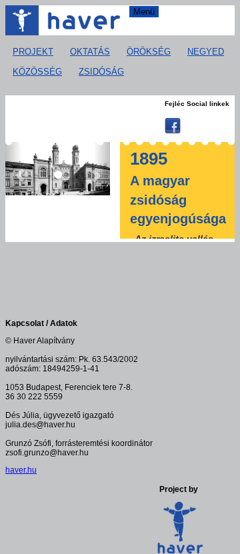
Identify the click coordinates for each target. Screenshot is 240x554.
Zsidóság (101, 72)
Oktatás (90, 52)
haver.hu (21, 470)
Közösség (37, 72)
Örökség (149, 52)
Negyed (205, 52)
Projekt (33, 52)
